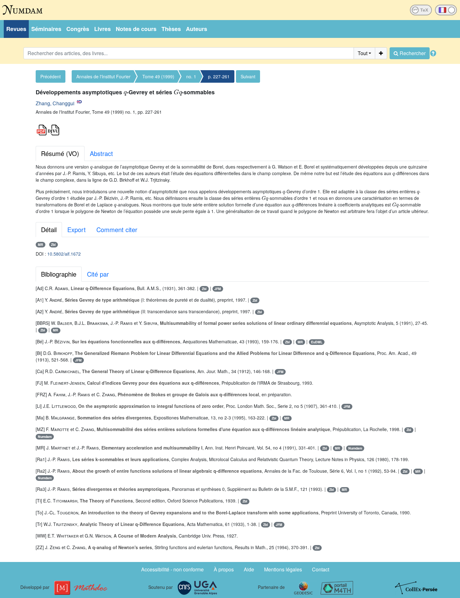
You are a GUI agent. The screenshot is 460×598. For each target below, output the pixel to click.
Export (76, 229)
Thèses (171, 29)
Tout (362, 53)
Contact (320, 569)
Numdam (45, 436)
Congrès (77, 29)
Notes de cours (136, 29)
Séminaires (46, 29)
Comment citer (116, 229)
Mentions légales (283, 569)
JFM (217, 288)
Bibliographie (58, 273)
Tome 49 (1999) (158, 76)
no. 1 (191, 76)
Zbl (53, 244)
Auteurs (196, 29)
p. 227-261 (219, 76)
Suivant (248, 76)
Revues (16, 29)
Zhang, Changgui (55, 103)
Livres (102, 29)
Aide (249, 569)
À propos (224, 569)
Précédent (50, 76)
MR (40, 244)
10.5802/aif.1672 (64, 254)
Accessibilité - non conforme (172, 569)
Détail (49, 229)
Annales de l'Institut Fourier (103, 76)
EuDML (316, 342)
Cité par (98, 273)
